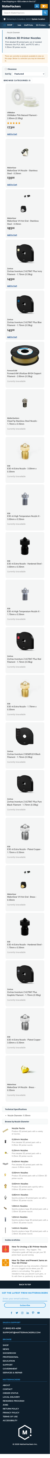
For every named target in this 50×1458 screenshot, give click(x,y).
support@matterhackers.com (21, 1332)
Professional (10, 1357)
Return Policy (11, 1408)
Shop (6, 1345)
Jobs (5, 1405)
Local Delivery (11, 1397)
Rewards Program (13, 1401)
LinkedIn (27, 1312)
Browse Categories (16, 80)
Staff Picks (28, 25)
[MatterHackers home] (11, 7)
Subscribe (25, 1305)
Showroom (9, 1353)
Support (7, 1365)
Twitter (16, 1312)
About (6, 1385)
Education (9, 1361)
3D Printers (40, 25)
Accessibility (10, 1420)
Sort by (8, 74)
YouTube (38, 1312)
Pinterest (33, 1312)
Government (10, 1368)
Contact (7, 1389)
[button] (25, 19)
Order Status (10, 1393)
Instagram (22, 1312)
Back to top (25, 1285)
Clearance (12, 69)
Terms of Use (10, 1416)
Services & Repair (12, 1372)
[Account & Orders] (36, 6)
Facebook (11, 1312)
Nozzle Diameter (13, 33)
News (6, 1349)
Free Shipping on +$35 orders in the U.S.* (19, 1)
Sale (19, 25)
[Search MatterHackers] (45, 13)
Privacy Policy (11, 1412)
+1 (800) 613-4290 (12, 1328)
